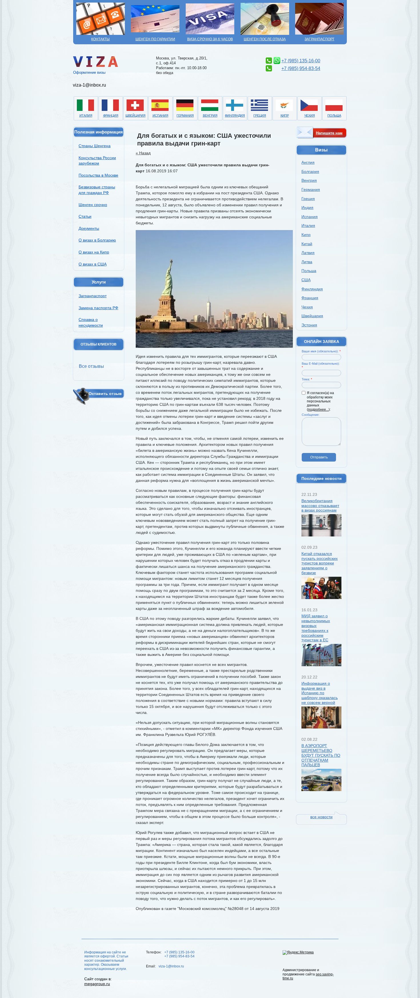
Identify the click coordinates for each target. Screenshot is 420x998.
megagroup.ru (97, 983)
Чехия (309, 115)
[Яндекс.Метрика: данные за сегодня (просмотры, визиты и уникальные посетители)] (298, 952)
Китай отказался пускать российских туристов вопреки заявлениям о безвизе (319, 563)
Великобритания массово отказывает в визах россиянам (320, 505)
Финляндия (235, 115)
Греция (259, 115)
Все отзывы (91, 366)
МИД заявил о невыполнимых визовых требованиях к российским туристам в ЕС (315, 628)
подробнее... (318, 410)
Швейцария (135, 115)
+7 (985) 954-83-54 (300, 68)
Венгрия (210, 115)
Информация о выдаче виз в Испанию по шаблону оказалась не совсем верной (319, 693)
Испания (160, 115)
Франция (110, 115)
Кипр (285, 115)
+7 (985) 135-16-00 (300, 60)
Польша (334, 115)
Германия (185, 115)
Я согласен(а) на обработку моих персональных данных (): (320, 401)
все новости (321, 817)
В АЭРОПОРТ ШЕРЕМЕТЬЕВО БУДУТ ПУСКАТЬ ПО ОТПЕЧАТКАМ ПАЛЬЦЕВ (320, 755)
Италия (85, 115)
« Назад (143, 153)
